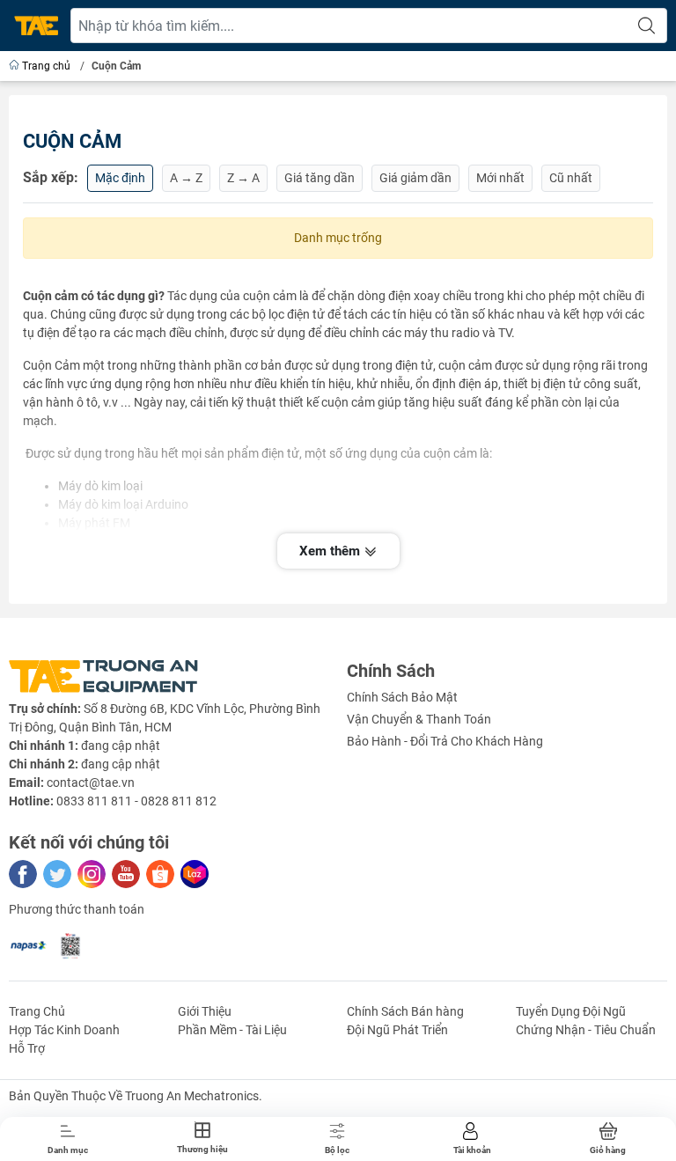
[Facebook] (23, 874)
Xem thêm (331, 551)
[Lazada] (194, 874)
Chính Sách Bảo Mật (402, 697)
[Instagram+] (91, 874)
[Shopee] (160, 874)
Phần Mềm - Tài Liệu (232, 1030)
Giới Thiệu (204, 1011)
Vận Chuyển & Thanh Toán (419, 719)
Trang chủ (46, 66)
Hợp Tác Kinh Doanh (64, 1030)
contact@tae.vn (91, 782)
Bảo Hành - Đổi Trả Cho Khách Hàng (445, 741)
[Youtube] (126, 874)
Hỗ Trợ (27, 1048)
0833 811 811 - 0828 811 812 (136, 801)
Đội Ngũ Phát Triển (397, 1030)
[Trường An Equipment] (36, 26)
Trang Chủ (37, 1011)
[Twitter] (57, 874)
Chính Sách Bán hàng (405, 1011)
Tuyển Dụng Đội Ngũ (571, 1011)
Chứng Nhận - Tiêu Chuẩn (586, 1030)
